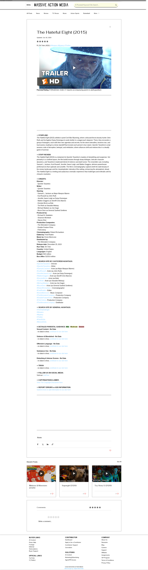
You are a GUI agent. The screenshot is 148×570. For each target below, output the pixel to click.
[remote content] (74, 112)
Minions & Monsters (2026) (38, 485)
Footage (31, 543)
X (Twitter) (32, 558)
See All (119, 460)
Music (65, 13)
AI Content (32, 538)
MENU (29, 5)
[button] (68, 538)
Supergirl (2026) (69, 484)
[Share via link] (52, 443)
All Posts (29, 13)
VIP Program (105, 556)
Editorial (31, 545)
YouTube (32, 556)
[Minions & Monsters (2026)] (41, 472)
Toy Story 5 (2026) (103, 484)
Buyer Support (33, 549)
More (95, 13)
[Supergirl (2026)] (74, 472)
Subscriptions (33, 547)
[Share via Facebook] (38, 443)
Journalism (68, 546)
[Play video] (74, 68)
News (38, 13)
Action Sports (75, 13)
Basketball (86, 13)
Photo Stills (32, 541)
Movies (46, 13)
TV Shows (55, 13)
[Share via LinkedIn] (48, 443)
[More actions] (110, 26)
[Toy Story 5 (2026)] (106, 472)
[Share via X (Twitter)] (43, 443)
